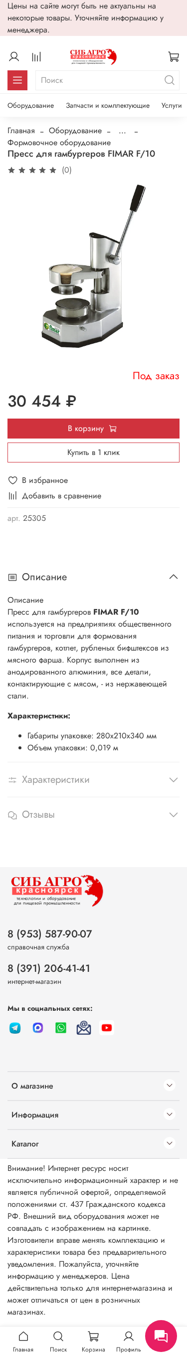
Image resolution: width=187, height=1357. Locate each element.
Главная (21, 130)
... (122, 130)
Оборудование (30, 105)
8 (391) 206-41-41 (48, 968)
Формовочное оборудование (59, 142)
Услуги (172, 105)
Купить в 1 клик (93, 452)
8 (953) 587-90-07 (49, 933)
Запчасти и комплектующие (108, 105)
